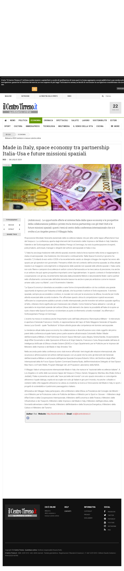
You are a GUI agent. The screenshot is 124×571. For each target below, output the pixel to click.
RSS (109, 530)
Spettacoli (62, 120)
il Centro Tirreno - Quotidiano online (25, 550)
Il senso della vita (83, 126)
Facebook (111, 512)
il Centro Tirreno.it (11, 553)
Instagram (112, 526)
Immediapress (33, 126)
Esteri (113, 120)
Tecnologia (49, 126)
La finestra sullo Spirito (48, 96)
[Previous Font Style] (4, 229)
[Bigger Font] (19, 225)
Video (69, 96)
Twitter (111, 515)
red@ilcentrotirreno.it (81, 414)
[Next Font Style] (19, 229)
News (12, 120)
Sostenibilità (100, 120)
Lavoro (85, 120)
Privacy (87, 514)
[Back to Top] (2, 568)
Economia (36, 120)
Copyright (88, 511)
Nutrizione (25, 96)
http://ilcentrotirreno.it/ (56, 414)
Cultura (18, 126)
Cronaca (48, 120)
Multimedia (64, 126)
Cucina (100, 126)
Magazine (8, 96)
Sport (7, 126)
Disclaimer (88, 518)
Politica (23, 120)
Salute (75, 120)
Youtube (111, 522)
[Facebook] (27, 417)
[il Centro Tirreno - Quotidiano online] (20, 108)
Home (6, 120)
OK (34, 89)
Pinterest (111, 519)
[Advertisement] (62, 38)
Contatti (67, 511)
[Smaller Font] (4, 225)
